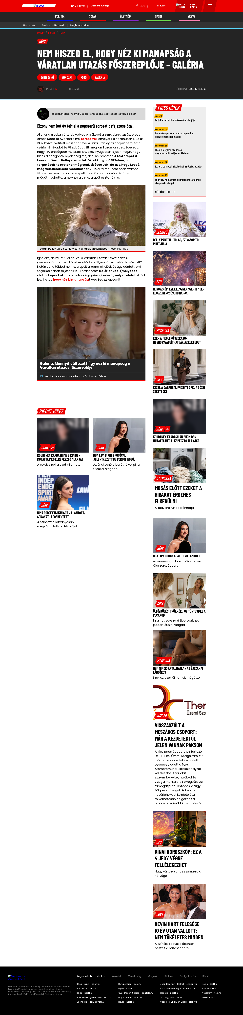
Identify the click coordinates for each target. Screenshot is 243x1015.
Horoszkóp (29, 25)
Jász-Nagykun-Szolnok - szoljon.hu (178, 984)
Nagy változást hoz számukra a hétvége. (178, 873)
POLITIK (59, 16)
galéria (100, 77)
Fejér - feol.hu (125, 988)
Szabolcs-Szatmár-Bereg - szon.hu (178, 1002)
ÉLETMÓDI (126, 16)
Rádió (205, 976)
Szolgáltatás (188, 976)
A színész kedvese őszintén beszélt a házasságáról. (175, 946)
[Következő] (140, 376)
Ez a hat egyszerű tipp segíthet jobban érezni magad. (176, 622)
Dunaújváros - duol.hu (129, 984)
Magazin (153, 976)
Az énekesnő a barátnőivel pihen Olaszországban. (117, 466)
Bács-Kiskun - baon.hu (88, 984)
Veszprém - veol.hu (212, 993)
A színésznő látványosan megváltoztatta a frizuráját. (57, 524)
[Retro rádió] (179, 6)
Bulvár (169, 976)
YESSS (191, 16)
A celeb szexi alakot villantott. (58, 464)
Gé (56, 89)
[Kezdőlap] (39, 5)
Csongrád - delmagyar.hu (90, 1002)
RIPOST (41, 33)
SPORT (158, 16)
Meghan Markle (79, 25)
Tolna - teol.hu (209, 984)
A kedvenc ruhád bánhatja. (174, 508)
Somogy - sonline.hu (171, 997)
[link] (47, 447)
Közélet (116, 976)
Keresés (161, 5)
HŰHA (62, 33)
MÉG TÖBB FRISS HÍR (165, 192)
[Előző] (133, 376)
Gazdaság (134, 976)
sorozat (67, 77)
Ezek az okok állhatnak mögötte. (176, 678)
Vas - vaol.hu (209, 988)
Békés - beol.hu (84, 993)
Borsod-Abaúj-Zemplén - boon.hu (94, 997)
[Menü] (210, 6)
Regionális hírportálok (91, 976)
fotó (84, 77)
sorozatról (89, 139)
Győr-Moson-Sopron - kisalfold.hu (135, 993)
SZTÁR (92, 16)
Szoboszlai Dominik (53, 25)
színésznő (47, 77)
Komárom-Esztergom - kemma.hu (178, 988)
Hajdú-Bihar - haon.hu (130, 997)
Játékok (140, 5)
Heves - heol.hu (126, 1002)
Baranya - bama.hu (87, 988)
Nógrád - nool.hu (169, 993)
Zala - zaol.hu (209, 997)
